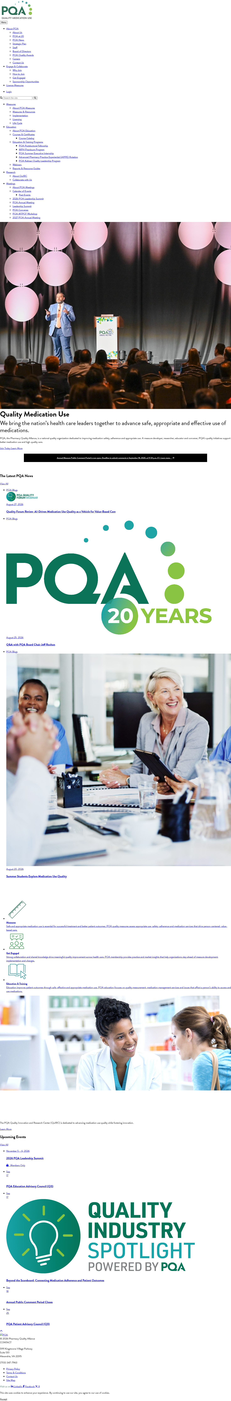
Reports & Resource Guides (26, 168)
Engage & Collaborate (17, 66)
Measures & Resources (24, 112)
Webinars (17, 165)
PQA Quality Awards (23, 55)
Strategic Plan (19, 44)
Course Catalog (26, 138)
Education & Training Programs (28, 142)
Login (9, 92)
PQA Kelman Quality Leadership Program (39, 161)
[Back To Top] (1, 1331)
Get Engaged (19, 78)
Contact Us (18, 63)
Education (11, 127)
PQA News (18, 40)
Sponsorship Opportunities (26, 81)
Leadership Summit (22, 206)
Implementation (20, 115)
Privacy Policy (13, 1369)
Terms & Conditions (16, 1373)
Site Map (10, 1380)
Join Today (5, 448)
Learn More (16, 448)
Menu (3, 22)
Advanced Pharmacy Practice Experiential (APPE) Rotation (48, 157)
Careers (16, 59)
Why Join (17, 70)
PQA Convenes (20, 210)
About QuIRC (20, 176)
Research (10, 172)
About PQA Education (24, 131)
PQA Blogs (12, 490)
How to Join (19, 74)
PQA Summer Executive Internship (36, 153)
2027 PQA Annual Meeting (26, 217)
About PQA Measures (24, 108)
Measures (11, 104)
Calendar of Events (22, 191)
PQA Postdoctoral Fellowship (33, 146)
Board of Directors (22, 51)
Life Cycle (17, 123)
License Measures (15, 85)
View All (4, 484)
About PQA (12, 29)
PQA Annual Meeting (23, 202)
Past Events (24, 195)
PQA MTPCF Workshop (25, 214)
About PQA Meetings (23, 187)
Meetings (10, 183)
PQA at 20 (18, 36)
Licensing (17, 119)
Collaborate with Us (22, 180)
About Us (17, 32)
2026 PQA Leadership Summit (28, 199)
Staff (15, 47)
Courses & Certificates (24, 134)
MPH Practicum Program (31, 149)
